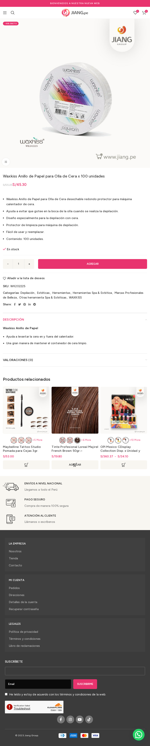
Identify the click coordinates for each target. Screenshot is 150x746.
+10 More (135, 440)
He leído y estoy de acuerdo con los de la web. (57, 694)
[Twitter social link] (19, 304)
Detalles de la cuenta (23, 602)
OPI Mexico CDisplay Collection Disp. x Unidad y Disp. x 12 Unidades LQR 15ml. (121, 450)
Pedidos (14, 588)
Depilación (27, 293)
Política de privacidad (23, 632)
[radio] (14, 440)
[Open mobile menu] (5, 13)
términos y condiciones (75, 694)
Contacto (15, 565)
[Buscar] (13, 13)
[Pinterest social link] (24, 304)
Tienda (13, 558)
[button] (139, 735)
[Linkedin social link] (29, 304)
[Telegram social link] (34, 304)
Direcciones (16, 595)
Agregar (93, 263)
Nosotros (15, 551)
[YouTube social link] (80, 719)
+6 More (86, 440)
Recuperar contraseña (24, 609)
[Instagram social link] (70, 719)
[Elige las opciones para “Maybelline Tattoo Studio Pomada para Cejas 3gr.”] (26, 464)
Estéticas (43, 293)
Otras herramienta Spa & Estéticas (42, 297)
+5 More (37, 440)
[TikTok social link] (89, 719)
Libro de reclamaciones (24, 646)
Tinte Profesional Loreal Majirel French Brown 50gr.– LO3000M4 (75, 450)
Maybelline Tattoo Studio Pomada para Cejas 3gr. (22, 449)
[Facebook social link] (15, 304)
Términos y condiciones (24, 639)
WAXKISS (75, 297)
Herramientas (61, 293)
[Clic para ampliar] (6, 162)
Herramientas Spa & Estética (92, 293)
